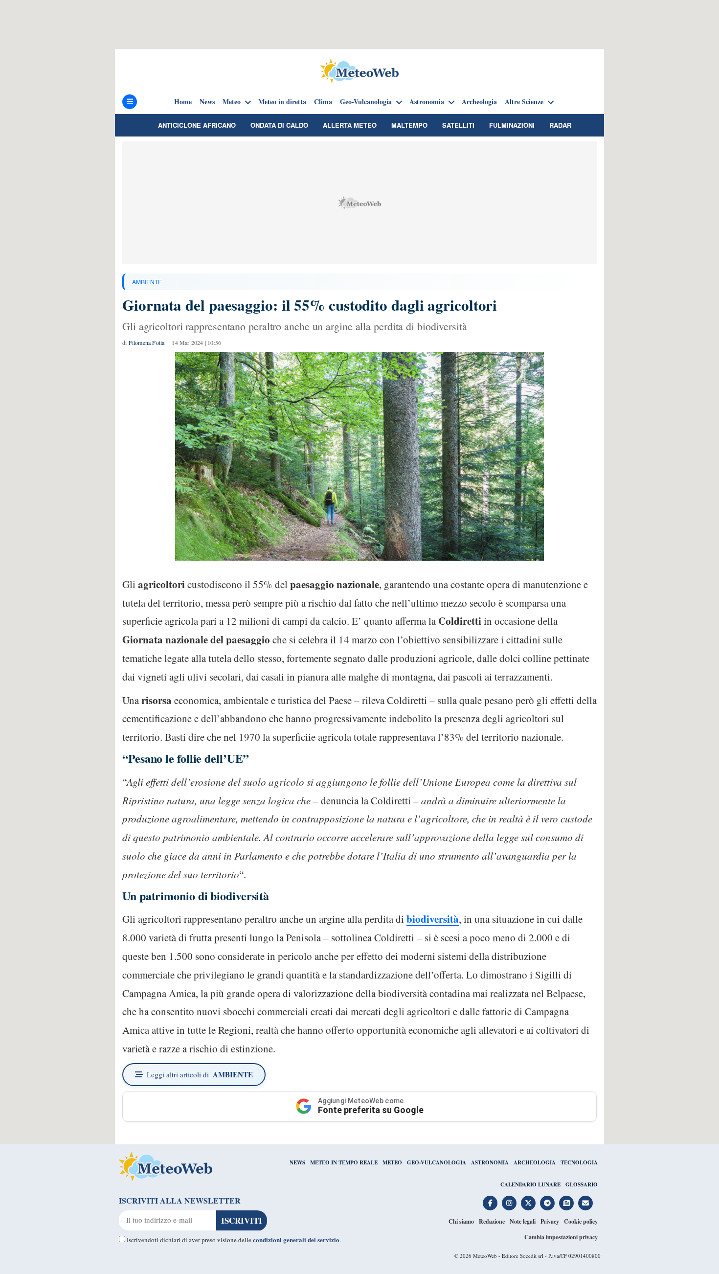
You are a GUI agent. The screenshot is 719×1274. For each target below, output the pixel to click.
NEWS (297, 1162)
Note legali (523, 1221)
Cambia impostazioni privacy (561, 1237)
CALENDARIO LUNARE (530, 1184)
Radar (560, 125)
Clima (323, 102)
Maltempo (409, 125)
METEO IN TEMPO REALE (344, 1162)
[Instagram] (509, 1203)
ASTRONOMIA (490, 1162)
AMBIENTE (147, 281)
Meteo (232, 102)
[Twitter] (528, 1203)
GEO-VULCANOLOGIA (436, 1162)
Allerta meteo (350, 125)
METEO (392, 1162)
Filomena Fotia (147, 342)
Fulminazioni (512, 125)
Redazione (492, 1221)
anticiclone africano (197, 125)
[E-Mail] (585, 1203)
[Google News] (566, 1203)
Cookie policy (581, 1221)
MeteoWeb (485, 1255)
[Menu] (129, 101)
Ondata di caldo (279, 125)
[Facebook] (490, 1203)
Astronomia (426, 102)
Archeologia (479, 102)
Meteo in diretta (282, 102)
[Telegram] (547, 1203)
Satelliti (458, 125)
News (207, 102)
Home (183, 102)
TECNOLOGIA (579, 1162)
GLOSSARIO (581, 1184)
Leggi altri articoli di (200, 1074)
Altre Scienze (524, 102)
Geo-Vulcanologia (366, 102)
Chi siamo (461, 1221)
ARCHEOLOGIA (535, 1162)
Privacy (549, 1221)
